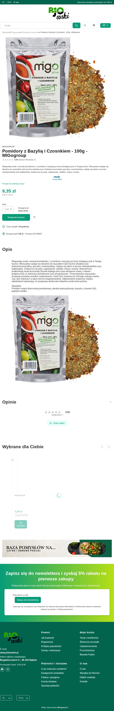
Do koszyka (21, 524)
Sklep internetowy (53, 707)
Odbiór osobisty (87, 677)
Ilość (4, 204)
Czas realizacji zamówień (53, 669)
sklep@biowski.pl (9, 652)
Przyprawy (15, 32)
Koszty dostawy (49, 681)
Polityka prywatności (51, 646)
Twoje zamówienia (89, 638)
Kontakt (83, 681)
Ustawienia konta (88, 646)
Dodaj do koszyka (16, 217)
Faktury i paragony (50, 677)
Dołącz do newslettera (28, 600)
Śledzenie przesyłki (89, 642)
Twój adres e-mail (20, 595)
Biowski (5, 32)
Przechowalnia (87, 650)
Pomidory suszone (30, 32)
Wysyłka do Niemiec (90, 673)
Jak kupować (47, 638)
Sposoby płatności (50, 685)
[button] (76, 25)
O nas (16, 2)
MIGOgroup (8, 146)
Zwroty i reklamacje (50, 650)
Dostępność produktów (52, 673)
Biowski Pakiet (87, 654)
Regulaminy (47, 642)
